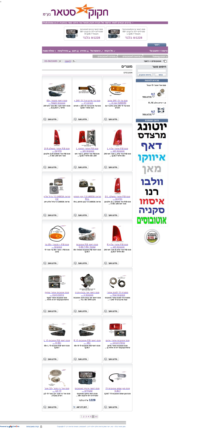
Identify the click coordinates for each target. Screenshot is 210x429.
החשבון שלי (154, 51)
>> (96, 416)
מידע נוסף (147, 97)
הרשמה (164, 51)
